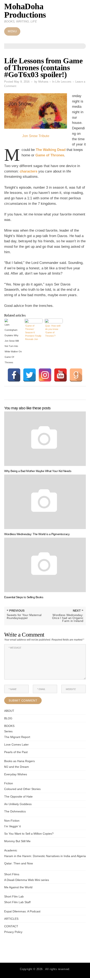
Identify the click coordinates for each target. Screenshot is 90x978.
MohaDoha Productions (25, 10)
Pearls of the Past (16, 752)
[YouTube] (60, 375)
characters (29, 171)
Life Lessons (63, 81)
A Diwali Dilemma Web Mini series (26, 880)
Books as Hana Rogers (19, 761)
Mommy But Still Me (17, 841)
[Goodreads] (76, 375)
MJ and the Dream (16, 766)
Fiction (8, 783)
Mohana (43, 81)
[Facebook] (14, 375)
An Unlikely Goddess (18, 804)
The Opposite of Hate (18, 796)
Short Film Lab (14, 896)
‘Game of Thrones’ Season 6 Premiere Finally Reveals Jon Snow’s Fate (33, 332)
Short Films (11, 874)
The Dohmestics (15, 811)
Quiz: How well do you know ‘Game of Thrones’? (52, 330)
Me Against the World (18, 887)
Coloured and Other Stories (22, 789)
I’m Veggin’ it (12, 826)
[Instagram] (45, 375)
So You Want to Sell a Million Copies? (29, 833)
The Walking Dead (51, 150)
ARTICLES (11, 918)
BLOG (8, 718)
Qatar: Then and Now (18, 863)
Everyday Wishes (15, 774)
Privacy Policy (13, 932)
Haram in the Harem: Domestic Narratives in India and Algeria (45, 856)
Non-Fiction (11, 820)
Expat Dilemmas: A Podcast (22, 911)
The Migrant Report (17, 737)
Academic (10, 850)
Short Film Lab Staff (17, 902)
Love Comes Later (16, 744)
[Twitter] (29, 375)
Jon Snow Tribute (35, 136)
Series (8, 731)
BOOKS (9, 726)
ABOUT (9, 710)
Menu (12, 31)
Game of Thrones (49, 155)
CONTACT (11, 926)
